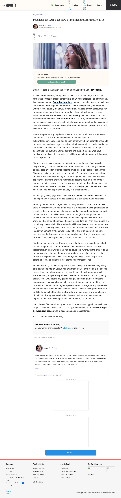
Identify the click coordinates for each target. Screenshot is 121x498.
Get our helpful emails (56, 82)
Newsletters (59, 5)
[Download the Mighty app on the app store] (96, 469)
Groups (89, 5)
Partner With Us (38, 471)
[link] (9, 5)
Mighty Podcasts (65, 477)
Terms (113, 493)
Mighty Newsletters (66, 474)
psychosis (96, 90)
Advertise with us (38, 474)
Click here (67, 328)
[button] (49, 25)
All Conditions (38, 482)
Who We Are (10, 468)
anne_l (37, 369)
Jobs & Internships (12, 474)
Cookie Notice (10, 486)
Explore (75, 5)
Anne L (42, 25)
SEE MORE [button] (70, 453)
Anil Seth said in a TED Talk (70, 119)
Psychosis (38, 14)
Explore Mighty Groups (68, 471)
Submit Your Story (39, 468)
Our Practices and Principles (15, 477)
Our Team (9, 471)
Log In (99, 5)
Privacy (108, 493)
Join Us (113, 5)
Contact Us (64, 468)
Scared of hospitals (62, 102)
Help (7, 480)
